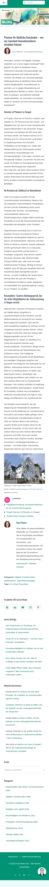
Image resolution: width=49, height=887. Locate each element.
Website (32, 563)
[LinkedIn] (15, 607)
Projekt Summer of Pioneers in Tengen (23, 512)
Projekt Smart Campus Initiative (20, 516)
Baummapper (23, 489)
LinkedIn (20, 567)
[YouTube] (23, 607)
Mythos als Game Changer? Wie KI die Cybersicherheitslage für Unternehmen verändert (24, 747)
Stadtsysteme (10, 581)
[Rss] (7, 607)
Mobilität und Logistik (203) (17, 809)
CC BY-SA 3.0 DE (34, 489)
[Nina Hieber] (7, 49)
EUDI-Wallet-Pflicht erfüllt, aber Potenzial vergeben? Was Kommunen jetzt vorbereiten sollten (23, 671)
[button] (42, 871)
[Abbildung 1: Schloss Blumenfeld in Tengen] (24, 455)
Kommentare (38, 52)
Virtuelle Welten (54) (14, 834)
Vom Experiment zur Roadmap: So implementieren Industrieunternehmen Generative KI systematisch (22, 628)
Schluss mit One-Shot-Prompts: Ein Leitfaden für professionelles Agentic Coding (24, 695)
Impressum (13, 857)
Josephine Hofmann (14, 705)
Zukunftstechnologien (26, 581)
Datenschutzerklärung (31, 857)
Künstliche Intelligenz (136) (17, 803)
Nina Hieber (16, 52)
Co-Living (14, 584)
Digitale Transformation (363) (18, 797)
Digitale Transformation (25, 577)
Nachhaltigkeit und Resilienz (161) (20, 815)
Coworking (23, 584)
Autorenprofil (21, 563)
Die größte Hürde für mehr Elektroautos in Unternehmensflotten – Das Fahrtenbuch (24, 734)
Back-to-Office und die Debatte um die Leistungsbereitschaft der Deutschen (24, 708)
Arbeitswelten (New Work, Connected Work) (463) (25, 788)
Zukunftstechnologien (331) (17, 841)
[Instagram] (30, 607)
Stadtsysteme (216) (14, 828)
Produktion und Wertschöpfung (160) (22, 822)
